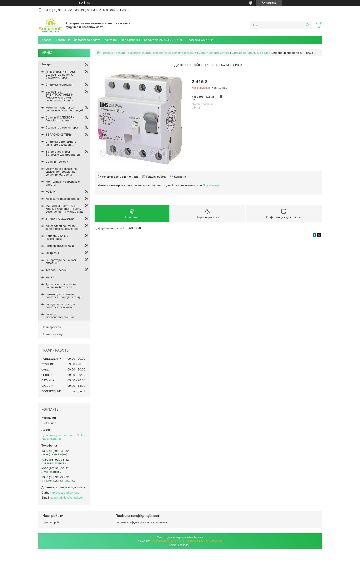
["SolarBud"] (50, 25)
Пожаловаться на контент (167, 541)
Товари (61, 39)
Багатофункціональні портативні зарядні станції (63, 295)
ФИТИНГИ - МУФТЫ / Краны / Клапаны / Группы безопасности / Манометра (64, 208)
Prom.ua (198, 537)
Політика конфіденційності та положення (141, 522)
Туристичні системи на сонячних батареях (61, 285)
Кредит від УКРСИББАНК (161, 39)
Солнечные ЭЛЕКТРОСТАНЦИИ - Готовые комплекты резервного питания (60, 96)
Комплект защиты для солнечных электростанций (162, 52)
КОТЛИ (50, 191)
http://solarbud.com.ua (64, 492)
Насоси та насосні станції (63, 198)
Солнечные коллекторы (62, 127)
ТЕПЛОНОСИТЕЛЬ (59, 134)
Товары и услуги (113, 52)
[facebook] (314, 235)
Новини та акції (52, 334)
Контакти (111, 39)
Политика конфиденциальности (203, 541)
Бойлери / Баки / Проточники (57, 237)
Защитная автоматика (214, 52)
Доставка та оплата (87, 39)
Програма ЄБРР (197, 39)
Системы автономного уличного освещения (61, 143)
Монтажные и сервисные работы (63, 183)
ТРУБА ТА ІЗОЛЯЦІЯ (60, 218)
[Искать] (307, 25)
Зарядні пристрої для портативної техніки (60, 305)
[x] (319, 235)
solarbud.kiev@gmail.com (67, 497)
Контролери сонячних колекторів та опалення (62, 227)
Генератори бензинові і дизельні (61, 261)
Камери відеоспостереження (60, 315)
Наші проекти (51, 327)
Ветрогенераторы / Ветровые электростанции (63, 153)
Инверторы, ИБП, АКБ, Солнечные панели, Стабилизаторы (61, 74)
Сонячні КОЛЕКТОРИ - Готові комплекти (61, 119)
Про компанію (130, 39)
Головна (46, 39)
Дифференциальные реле (250, 52)
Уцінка (50, 277)
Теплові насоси (56, 270)
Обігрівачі (52, 252)
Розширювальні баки (60, 245)
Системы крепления (59, 84)
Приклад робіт (51, 522)
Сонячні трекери (57, 161)
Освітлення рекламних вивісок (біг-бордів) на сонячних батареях (61, 171)
